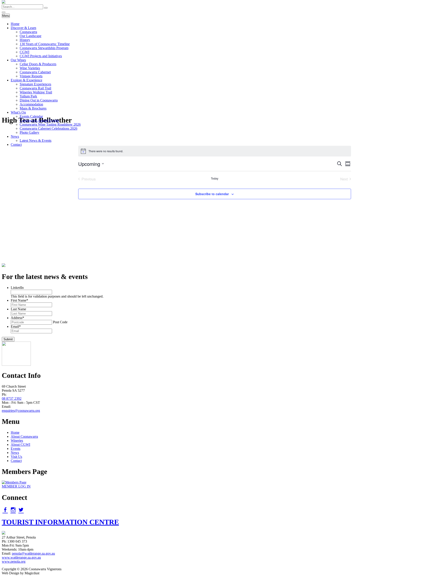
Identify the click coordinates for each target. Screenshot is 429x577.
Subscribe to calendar (212, 194)
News (15, 136)
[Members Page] (14, 482)
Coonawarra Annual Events (39, 120)
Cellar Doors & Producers (38, 64)
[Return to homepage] (3, 2)
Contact (16, 144)
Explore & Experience (26, 80)
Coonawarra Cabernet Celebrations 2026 (48, 128)
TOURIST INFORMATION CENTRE (60, 522)
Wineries (17, 440)
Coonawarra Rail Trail (35, 88)
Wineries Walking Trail (36, 92)
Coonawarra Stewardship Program (44, 48)
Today (214, 178)
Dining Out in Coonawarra (39, 100)
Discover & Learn (23, 28)
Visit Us (16, 457)
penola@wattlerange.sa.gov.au (33, 553)
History (25, 40)
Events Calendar (31, 116)
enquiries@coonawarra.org (21, 410)
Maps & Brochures (33, 108)
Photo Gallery (29, 132)
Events (15, 448)
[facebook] (5, 509)
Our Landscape (30, 36)
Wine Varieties (30, 68)
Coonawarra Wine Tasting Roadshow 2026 (50, 124)
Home (15, 24)
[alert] (214, 151)
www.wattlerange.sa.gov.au (21, 557)
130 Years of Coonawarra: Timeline (45, 44)
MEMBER (16, 486)
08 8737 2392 (11, 398)
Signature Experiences (35, 84)
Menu (5, 15)
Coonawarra (28, 32)
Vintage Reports (31, 76)
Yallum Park (28, 96)
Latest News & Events (35, 140)
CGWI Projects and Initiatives (41, 56)
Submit (8, 339)
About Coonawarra (24, 436)
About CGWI (20, 444)
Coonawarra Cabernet (35, 72)
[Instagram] (13, 509)
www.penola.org (13, 561)
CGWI (24, 52)
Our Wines (18, 60)
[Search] (46, 7)
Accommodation (31, 104)
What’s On (18, 112)
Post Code (60, 322)
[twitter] (21, 509)
